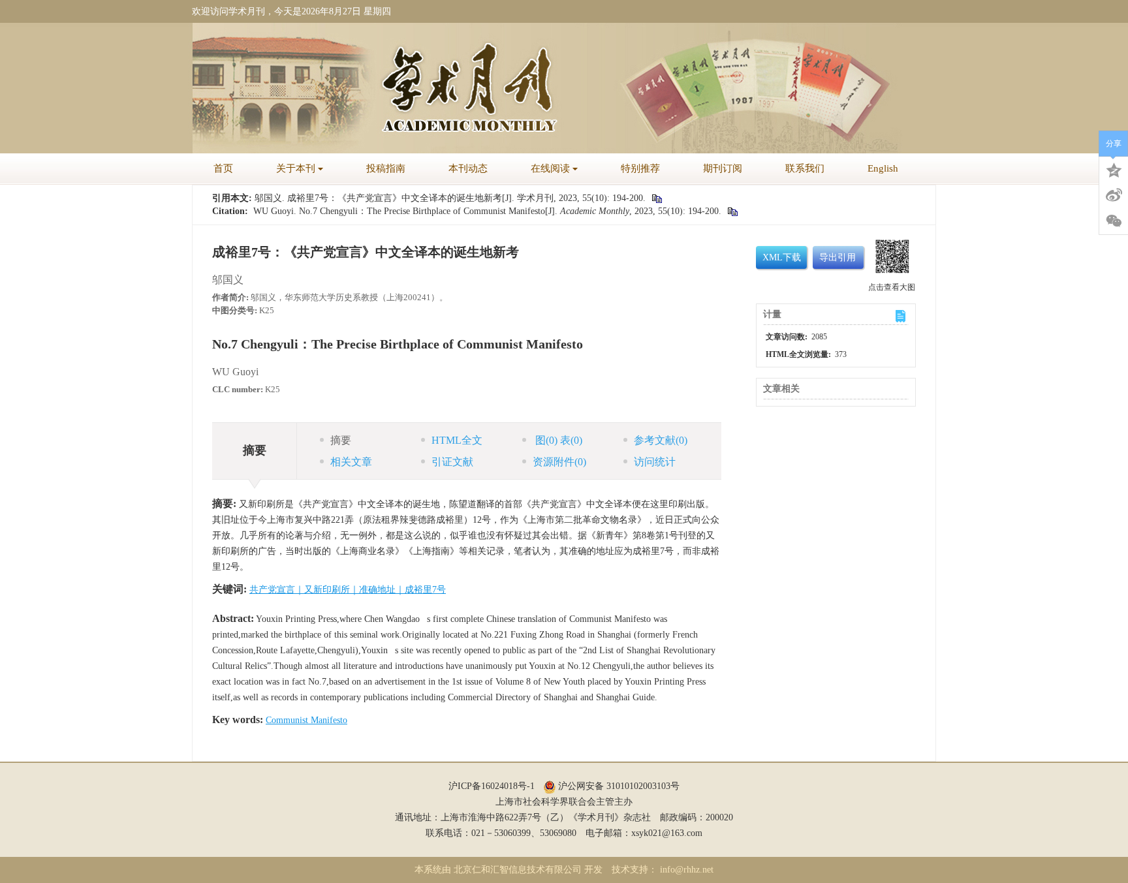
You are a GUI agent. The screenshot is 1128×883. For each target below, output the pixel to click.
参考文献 (660, 440)
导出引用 (837, 257)
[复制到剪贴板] (656, 198)
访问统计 (655, 461)
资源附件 (559, 461)
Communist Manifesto (306, 720)
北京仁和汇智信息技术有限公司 (518, 870)
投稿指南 (385, 168)
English (883, 168)
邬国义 (227, 279)
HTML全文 (456, 440)
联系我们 (804, 168)
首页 (223, 168)
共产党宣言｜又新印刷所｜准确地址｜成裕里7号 (347, 590)
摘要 (340, 440)
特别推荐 (640, 168)
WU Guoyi (235, 371)
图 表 (557, 440)
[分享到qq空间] (1113, 169)
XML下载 (781, 257)
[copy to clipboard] (732, 211)
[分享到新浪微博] (1113, 195)
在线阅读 (550, 168)
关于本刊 (295, 168)
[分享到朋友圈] (1113, 221)
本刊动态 (468, 168)
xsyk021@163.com (666, 833)
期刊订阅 (722, 168)
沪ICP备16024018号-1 (491, 786)
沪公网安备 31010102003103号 (618, 786)
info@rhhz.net (686, 870)
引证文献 (452, 461)
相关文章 (351, 461)
